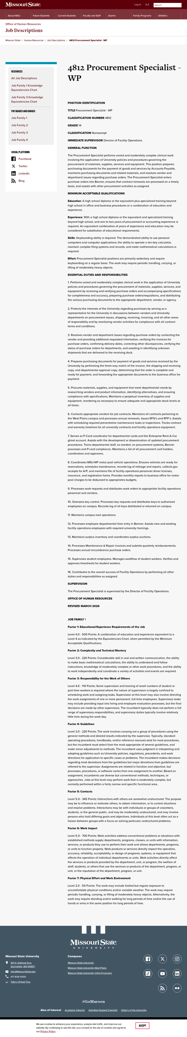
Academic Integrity (75, 1010)
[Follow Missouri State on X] (162, 959)
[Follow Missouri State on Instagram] (177, 959)
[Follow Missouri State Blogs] (162, 988)
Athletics (162, 15)
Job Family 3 (19, 132)
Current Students (67, 15)
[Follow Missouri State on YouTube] (162, 973)
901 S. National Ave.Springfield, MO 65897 (23, 964)
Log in (137, 4)
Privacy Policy (47, 1031)
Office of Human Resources (23, 24)
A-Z (147, 4)
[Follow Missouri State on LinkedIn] (177, 973)
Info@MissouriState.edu (23, 971)
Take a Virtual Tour (20, 982)
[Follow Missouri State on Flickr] (177, 988)
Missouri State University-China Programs (90, 973)
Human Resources (33, 40)
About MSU (14, 15)
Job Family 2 (19, 125)
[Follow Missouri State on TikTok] (148, 973)
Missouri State (12, 40)
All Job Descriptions (24, 78)
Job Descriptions (24, 30)
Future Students (41, 15)
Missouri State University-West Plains (87, 968)
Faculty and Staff (92, 15)
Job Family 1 (19, 118)
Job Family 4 (19, 140)
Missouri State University (81, 963)
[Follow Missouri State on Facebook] (148, 959)
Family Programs (142, 15)
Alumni (111, 15)
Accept (142, 1025)
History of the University (134, 1010)
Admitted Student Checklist (103, 1010)
